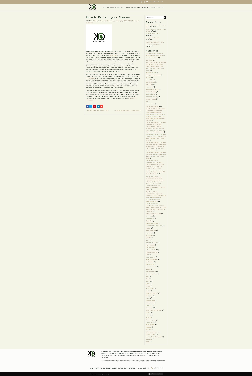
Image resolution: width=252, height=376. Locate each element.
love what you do (151, 271)
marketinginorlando (151, 274)
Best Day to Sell (150, 82)
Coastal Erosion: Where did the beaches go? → (127, 111)
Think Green (135, 21)
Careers (120, 368)
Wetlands (148, 329)
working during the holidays (154, 337)
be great (148, 77)
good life (148, 238)
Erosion (148, 228)
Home (91, 368)
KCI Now (94, 21)
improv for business (152, 242)
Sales (147, 298)
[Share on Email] (101, 106)
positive (148, 291)
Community (149, 216)
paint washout (150, 288)
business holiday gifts (152, 89)
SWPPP (130, 21)
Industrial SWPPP (150, 250)
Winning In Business (151, 332)
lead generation (150, 264)
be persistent (150, 80)
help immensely (90, 78)
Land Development (109, 21)
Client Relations (150, 104)
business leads (150, 94)
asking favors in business (153, 75)
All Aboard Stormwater (152, 33)
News (147, 279)
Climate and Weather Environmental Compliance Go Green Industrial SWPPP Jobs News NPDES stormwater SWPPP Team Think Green (156, 207)
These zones (113, 55)
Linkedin (148, 269)
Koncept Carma (150, 257)
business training (151, 99)
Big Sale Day (149, 84)
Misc (147, 276)
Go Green (100, 21)
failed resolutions (151, 230)
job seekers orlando (152, 252)
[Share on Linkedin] (98, 106)
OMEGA (148, 284)
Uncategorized (150, 325)
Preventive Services (151, 293)
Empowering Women (152, 223)
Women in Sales (150, 334)
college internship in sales (153, 214)
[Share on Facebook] (87, 106)
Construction (150, 218)
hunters (148, 240)
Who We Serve (107, 368)
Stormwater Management (153, 310)
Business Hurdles (151, 92)
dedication (149, 221)
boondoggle (149, 87)
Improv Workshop (151, 247)
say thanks (149, 305)
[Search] (165, 17)
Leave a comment (151, 267)
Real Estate (149, 296)
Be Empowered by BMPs (153, 38)
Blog (144, 368)
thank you (149, 317)
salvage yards (150, 303)
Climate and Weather (152, 106)
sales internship (150, 300)
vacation (148, 327)
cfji (147, 101)
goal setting (149, 235)
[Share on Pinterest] (94, 106)
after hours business (152, 58)
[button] (141, 2)
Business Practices (151, 97)
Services (114, 368)
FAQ (148, 368)
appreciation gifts (151, 72)
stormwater (89, 23)
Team (147, 315)
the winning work (151, 320)
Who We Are (98, 368)
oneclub (148, 286)
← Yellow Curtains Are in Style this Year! (97, 110)
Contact (139, 368)
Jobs (147, 255)
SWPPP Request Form (130, 368)
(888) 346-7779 (158, 1)
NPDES (125, 21)
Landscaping (119, 21)
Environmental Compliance (154, 226)
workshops (149, 339)
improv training (150, 245)
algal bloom (149, 60)
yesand (148, 341)
